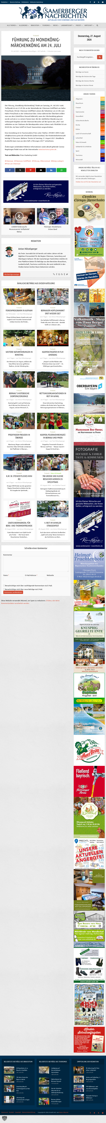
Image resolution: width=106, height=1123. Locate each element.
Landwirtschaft (66, 25)
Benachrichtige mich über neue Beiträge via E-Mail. (24, 589)
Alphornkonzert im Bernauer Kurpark (56, 1080)
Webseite (50, 575)
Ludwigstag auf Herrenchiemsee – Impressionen (56, 1070)
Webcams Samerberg (36, 2)
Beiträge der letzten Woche (85, 81)
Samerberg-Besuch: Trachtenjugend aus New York (23, 1088)
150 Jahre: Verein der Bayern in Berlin (22, 1078)
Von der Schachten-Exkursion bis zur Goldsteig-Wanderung (57, 1090)
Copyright (18, 1112)
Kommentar (7, 555)
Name (6, 575)
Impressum (4, 1112)
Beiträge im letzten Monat (84, 85)
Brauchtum (35, 25)
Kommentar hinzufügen (28, 51)
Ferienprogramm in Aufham (19, 310)
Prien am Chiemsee (13, 164)
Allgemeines (23, 25)
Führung (36, 161)
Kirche (55, 25)
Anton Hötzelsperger (58, 317)
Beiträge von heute (82, 72)
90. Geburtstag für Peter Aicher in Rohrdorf (92, 1069)
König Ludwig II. (58, 161)
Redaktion (4, 2)
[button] (4, 1118)
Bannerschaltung (15, 2)
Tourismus (46, 25)
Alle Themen (11, 25)
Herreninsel (46, 161)
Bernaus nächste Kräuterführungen (56, 1100)
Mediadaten (25, 2)
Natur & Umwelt (56, 473)
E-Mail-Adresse (31, 575)
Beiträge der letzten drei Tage (85, 76)
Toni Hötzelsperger (26, 314)
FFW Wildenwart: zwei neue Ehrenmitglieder (92, 1087)
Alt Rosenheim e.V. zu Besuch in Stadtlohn (22, 1069)
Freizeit (78, 25)
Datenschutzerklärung (28, 1112)
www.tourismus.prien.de (47, 149)
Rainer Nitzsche (63, 1112)
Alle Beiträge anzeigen (11, 274)
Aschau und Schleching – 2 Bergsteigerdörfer (93, 1078)
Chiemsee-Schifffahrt (23, 161)
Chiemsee (9, 161)
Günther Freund (60, 485)
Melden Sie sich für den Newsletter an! (88, 182)
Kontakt (11, 1112)
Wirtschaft (88, 25)
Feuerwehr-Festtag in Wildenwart (92, 1097)
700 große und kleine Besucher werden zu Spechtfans (52, 479)
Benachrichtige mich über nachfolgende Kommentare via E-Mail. (28, 585)
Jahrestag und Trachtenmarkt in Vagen (23, 1098)
